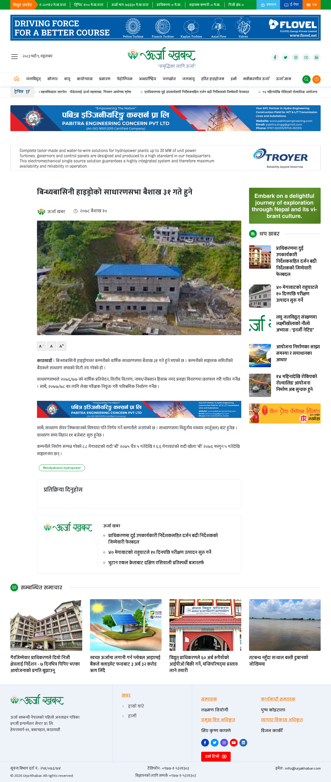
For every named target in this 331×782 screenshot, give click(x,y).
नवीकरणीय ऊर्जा (256, 79)
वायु (67, 79)
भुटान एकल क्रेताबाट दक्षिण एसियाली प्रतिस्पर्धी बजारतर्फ (156, 563)
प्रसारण (104, 79)
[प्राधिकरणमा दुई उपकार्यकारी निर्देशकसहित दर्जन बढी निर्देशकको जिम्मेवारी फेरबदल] (260, 256)
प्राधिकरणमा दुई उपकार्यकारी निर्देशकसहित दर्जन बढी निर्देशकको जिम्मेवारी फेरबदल (170, 92)
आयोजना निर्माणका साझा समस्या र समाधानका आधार (298, 354)
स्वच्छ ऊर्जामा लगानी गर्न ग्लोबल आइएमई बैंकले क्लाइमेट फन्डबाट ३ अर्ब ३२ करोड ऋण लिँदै (125, 664)
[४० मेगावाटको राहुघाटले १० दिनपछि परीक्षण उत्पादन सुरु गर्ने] (260, 295)
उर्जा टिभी (212, 756)
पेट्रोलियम (124, 79)
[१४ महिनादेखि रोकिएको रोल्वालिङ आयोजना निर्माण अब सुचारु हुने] (260, 385)
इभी (234, 79)
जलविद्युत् (33, 79)
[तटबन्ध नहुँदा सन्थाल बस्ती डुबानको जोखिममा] (285, 624)
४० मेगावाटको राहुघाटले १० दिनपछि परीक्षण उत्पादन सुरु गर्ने (159, 553)
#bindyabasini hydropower (62, 467)
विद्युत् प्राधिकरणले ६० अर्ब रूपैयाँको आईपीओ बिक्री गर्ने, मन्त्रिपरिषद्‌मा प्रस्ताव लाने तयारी (203, 664)
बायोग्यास (85, 79)
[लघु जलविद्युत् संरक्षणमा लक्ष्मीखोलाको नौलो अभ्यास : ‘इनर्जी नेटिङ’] (260, 325)
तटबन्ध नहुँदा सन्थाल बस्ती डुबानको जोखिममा (278, 661)
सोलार (52, 79)
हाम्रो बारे (136, 706)
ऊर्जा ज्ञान (283, 79)
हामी (132, 716)
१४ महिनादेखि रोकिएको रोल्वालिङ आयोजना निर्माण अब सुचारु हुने (277, 92)
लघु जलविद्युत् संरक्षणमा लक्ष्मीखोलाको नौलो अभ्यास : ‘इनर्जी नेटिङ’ (296, 324)
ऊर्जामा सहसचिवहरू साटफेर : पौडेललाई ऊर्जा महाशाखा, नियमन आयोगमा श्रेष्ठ (55, 92)
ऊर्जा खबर (56, 212)
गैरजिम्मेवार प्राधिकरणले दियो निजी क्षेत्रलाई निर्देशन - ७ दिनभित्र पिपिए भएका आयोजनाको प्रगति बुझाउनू (45, 664)
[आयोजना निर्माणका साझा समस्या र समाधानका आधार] (260, 355)
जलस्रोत (169, 79)
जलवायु (188, 79)
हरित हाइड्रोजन (212, 79)
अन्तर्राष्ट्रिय (147, 79)
